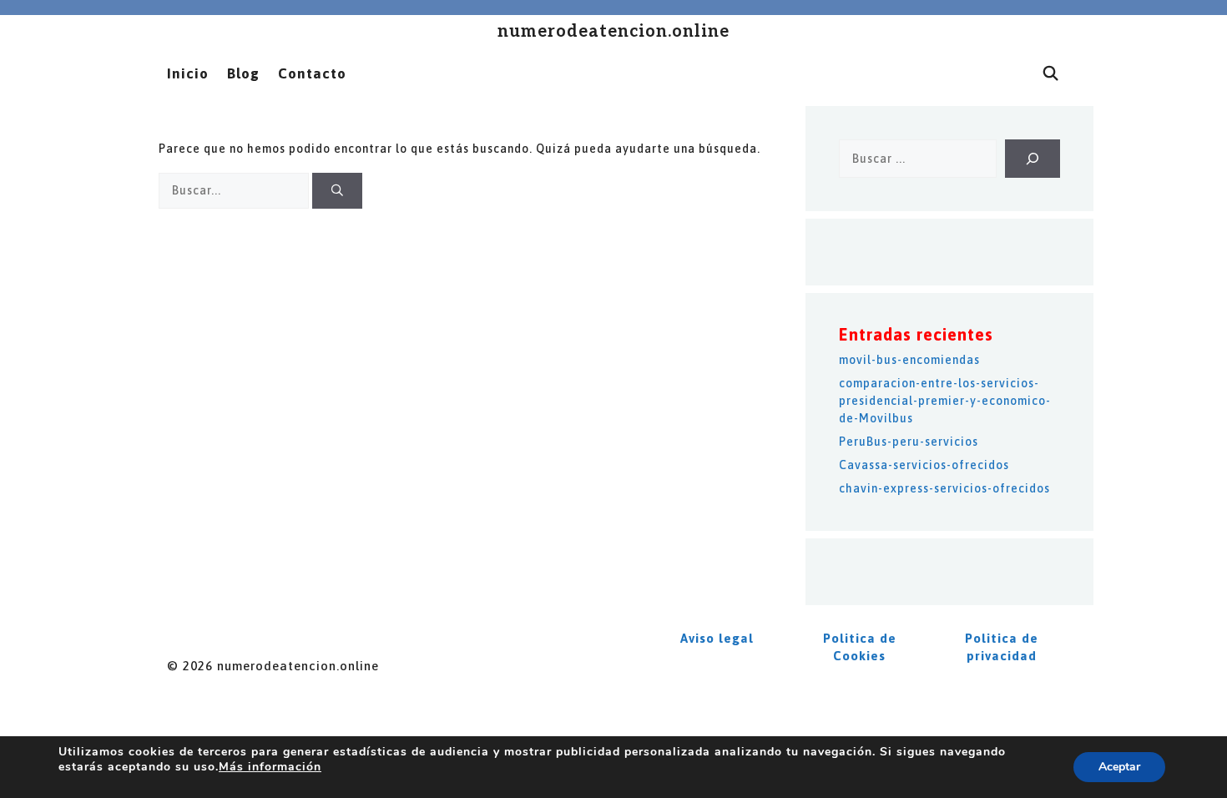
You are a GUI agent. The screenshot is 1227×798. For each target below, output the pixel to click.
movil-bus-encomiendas (909, 359)
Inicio (188, 73)
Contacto (312, 73)
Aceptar (1119, 767)
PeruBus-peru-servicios (908, 441)
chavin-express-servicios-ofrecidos (944, 488)
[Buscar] (337, 191)
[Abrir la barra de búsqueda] (1051, 73)
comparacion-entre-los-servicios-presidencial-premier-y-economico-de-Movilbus (945, 400)
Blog (243, 73)
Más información (270, 767)
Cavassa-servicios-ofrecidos (924, 465)
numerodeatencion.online (613, 32)
